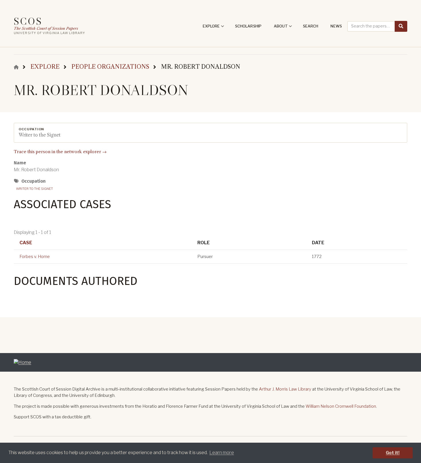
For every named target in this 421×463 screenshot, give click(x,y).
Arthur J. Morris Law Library (285, 389)
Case (25, 242)
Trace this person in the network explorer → (60, 151)
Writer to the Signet (34, 189)
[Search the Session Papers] (401, 26)
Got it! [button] (393, 452)
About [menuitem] (283, 28)
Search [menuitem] (310, 26)
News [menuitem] (336, 26)
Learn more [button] (221, 452)
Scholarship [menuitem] (248, 26)
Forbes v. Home (34, 256)
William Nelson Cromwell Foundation (341, 406)
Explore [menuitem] (213, 28)
